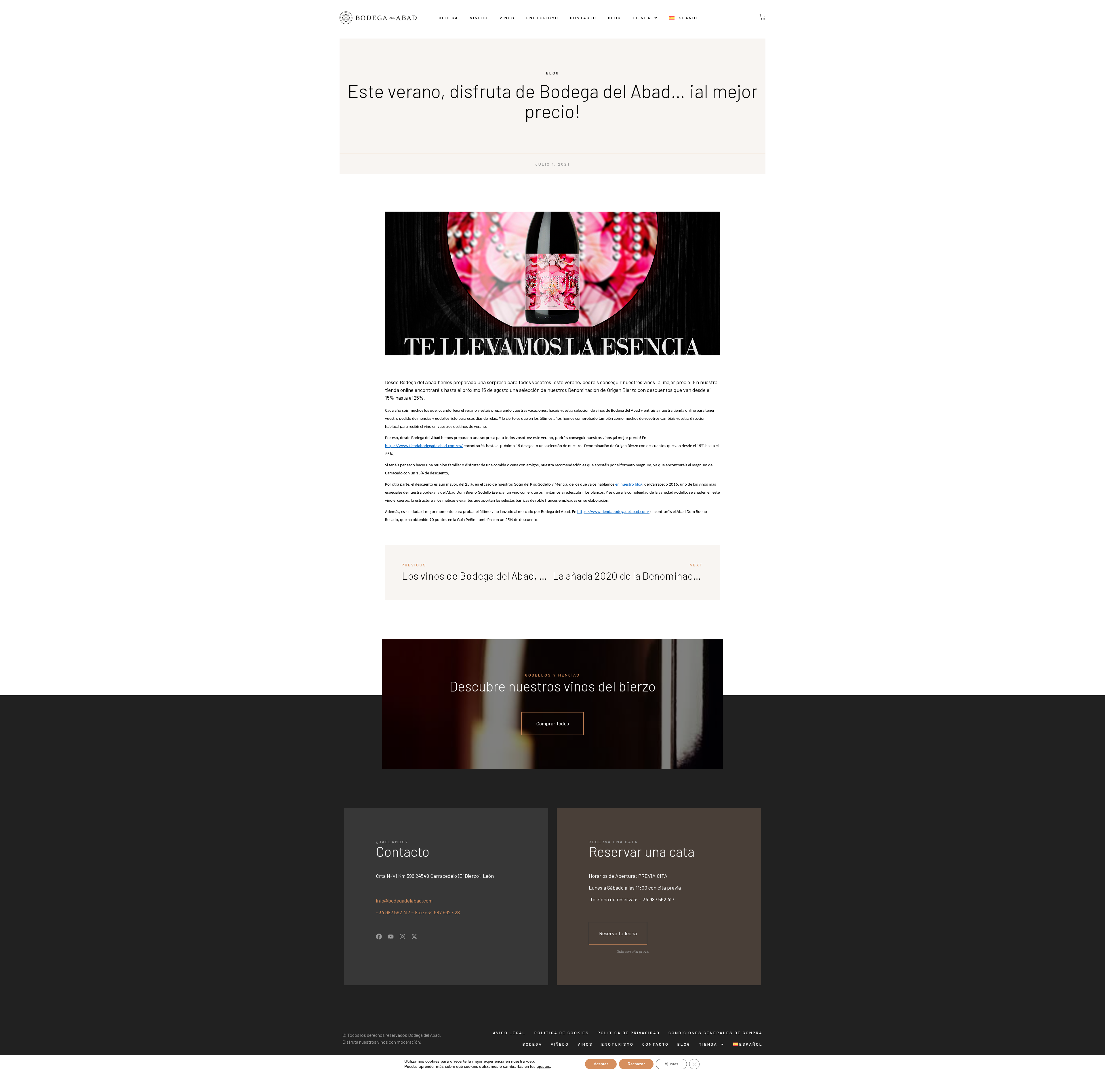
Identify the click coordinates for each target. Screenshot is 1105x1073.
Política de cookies (561, 1032)
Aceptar (601, 1064)
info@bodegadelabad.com (404, 900)
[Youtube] (391, 937)
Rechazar (636, 1064)
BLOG (614, 17)
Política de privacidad (629, 1032)
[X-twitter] (414, 937)
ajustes (543, 1066)
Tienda (641, 17)
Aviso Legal (509, 1032)
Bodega (448, 17)
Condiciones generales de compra (715, 1032)
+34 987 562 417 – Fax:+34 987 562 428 (418, 912)
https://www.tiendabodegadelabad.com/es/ (424, 446)
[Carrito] (757, 17)
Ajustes (671, 1064)
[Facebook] (379, 937)
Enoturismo (542, 17)
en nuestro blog (628, 484)
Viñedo (479, 17)
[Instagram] (402, 937)
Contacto (583, 17)
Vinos (507, 17)
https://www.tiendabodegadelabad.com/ (613, 512)
